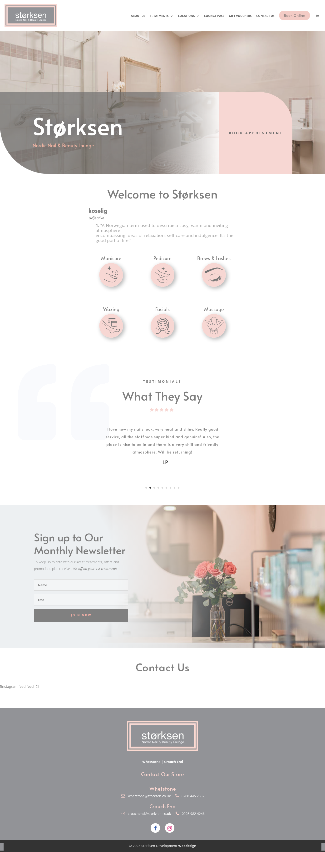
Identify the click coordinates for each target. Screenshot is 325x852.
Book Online (294, 15)
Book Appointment (256, 133)
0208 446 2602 (191, 796)
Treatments (159, 16)
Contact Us (265, 16)
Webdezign (187, 845)
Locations (186, 16)
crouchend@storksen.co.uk (148, 813)
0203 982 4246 (192, 813)
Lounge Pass (214, 16)
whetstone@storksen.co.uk (148, 796)
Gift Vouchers (240, 16)
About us (138, 16)
